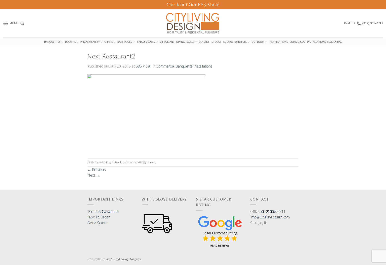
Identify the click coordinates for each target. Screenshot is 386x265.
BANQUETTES (52, 42)
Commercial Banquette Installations (184, 66)
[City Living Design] (193, 23)
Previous (96, 169)
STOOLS (216, 42)
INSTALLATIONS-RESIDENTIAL (324, 42)
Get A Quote (97, 222)
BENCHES (204, 42)
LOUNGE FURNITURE (235, 42)
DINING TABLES (185, 42)
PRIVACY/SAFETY (90, 42)
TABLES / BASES (146, 42)
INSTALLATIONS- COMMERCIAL (287, 42)
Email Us (349, 23)
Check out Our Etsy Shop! (193, 4)
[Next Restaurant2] (146, 113)
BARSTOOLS (124, 42)
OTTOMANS (167, 42)
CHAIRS (108, 42)
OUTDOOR (258, 42)
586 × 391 (144, 66)
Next (93, 175)
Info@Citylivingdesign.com (270, 217)
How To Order (98, 217)
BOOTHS (70, 42)
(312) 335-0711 (273, 211)
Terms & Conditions (102, 211)
